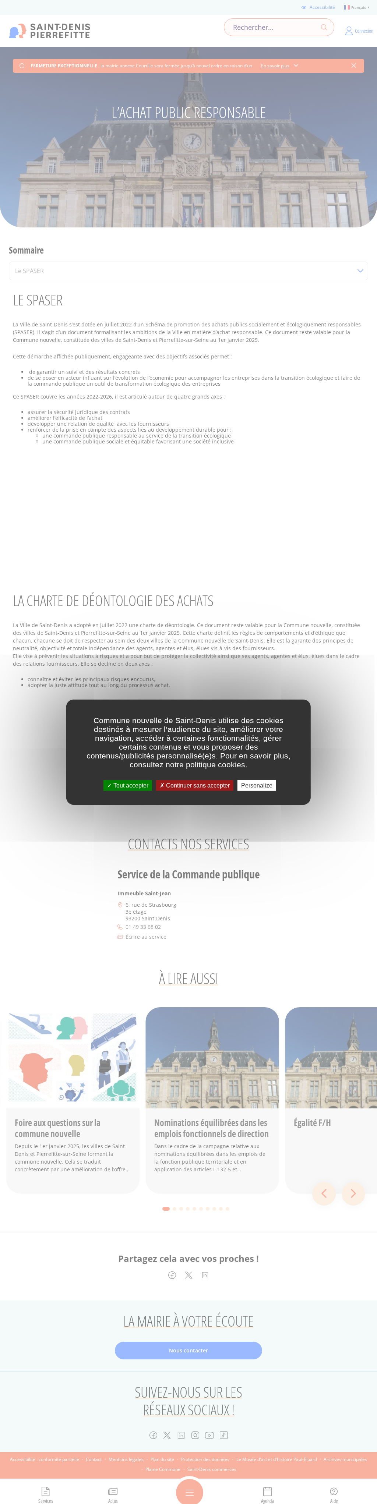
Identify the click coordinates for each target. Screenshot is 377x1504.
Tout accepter (130, 785)
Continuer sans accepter (197, 785)
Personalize (256, 785)
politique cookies (215, 764)
